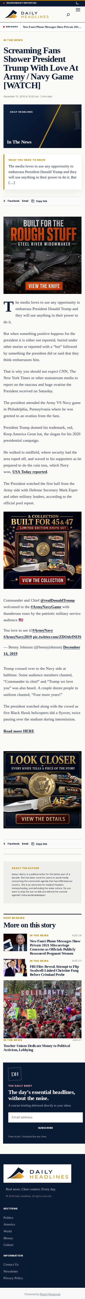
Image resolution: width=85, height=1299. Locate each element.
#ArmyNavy (42, 630)
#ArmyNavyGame (46, 607)
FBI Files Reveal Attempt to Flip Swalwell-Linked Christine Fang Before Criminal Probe (54, 971)
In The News (13, 40)
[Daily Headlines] (26, 14)
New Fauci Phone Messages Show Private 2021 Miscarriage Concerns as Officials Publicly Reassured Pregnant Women (52, 26)
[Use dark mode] (77, 3)
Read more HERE (18, 731)
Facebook (14, 200)
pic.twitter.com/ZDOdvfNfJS (57, 637)
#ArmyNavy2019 (17, 637)
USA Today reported (29, 472)
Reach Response (50, 1294)
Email (25, 200)
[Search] (68, 14)
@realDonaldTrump (58, 600)
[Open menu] (78, 14)
